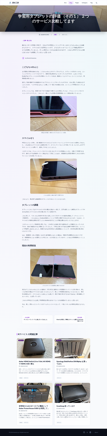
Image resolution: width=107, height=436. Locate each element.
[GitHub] (84, 432)
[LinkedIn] (90, 432)
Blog (71, 2)
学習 (55, 34)
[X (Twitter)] (87, 432)
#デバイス (64, 34)
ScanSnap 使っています (66, 406)
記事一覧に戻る (27, 40)
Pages (77, 2)
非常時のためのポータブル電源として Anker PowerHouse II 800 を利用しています (34, 408)
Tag (91, 2)
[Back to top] (104, 433)
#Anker (21, 377)
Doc (65, 2)
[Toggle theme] (96, 2)
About (96, 432)
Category (84, 2)
